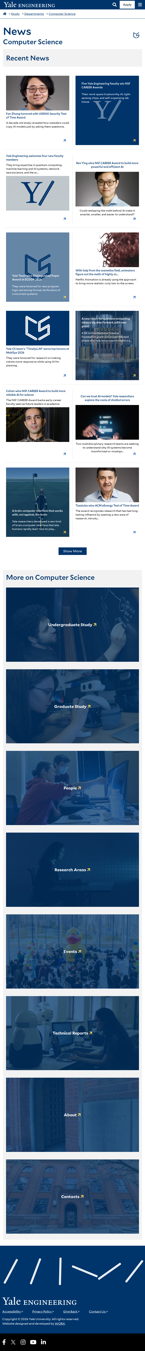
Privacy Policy (43, 1311)
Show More (72, 551)
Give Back (71, 1311)
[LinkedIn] (43, 1342)
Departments (34, 14)
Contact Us (98, 1311)
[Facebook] (4, 1342)
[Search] (115, 5)
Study (15, 14)
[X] (13, 1342)
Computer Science (62, 14)
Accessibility (12, 1311)
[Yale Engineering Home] (31, 5)
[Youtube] (33, 1342)
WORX (60, 1323)
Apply (127, 4)
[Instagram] (23, 1342)
